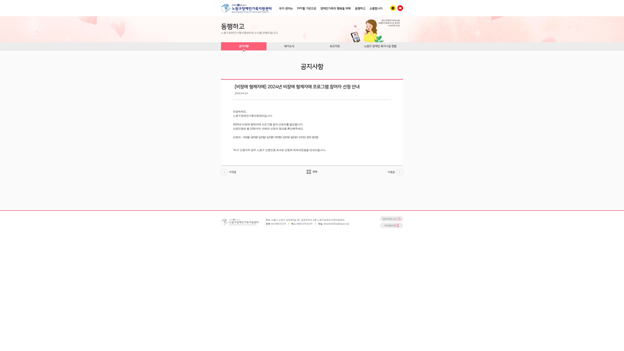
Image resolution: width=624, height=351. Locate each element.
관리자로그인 (388, 219)
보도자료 (335, 46)
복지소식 (289, 46)
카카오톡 (393, 8)
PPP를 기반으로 (306, 8)
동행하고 (360, 8)
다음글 (391, 171)
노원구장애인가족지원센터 (246, 8)
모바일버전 (388, 226)
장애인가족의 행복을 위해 (335, 8)
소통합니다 (376, 8)
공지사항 (244, 46)
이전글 (232, 173)
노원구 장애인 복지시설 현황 (380, 46)
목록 (315, 171)
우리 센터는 (286, 8)
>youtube (400, 8)
